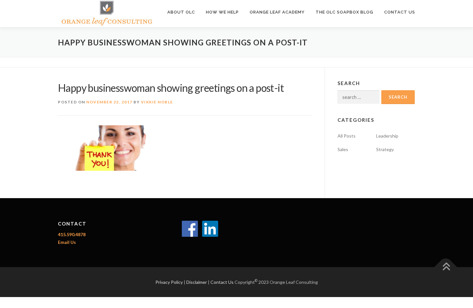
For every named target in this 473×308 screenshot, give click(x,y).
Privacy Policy (169, 282)
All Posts (347, 136)
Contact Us (399, 12)
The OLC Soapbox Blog (344, 12)
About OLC (181, 12)
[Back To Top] (445, 266)
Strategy (385, 149)
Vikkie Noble (157, 102)
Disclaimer (196, 282)
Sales (343, 149)
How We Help (222, 12)
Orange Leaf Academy (277, 12)
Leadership (387, 136)
